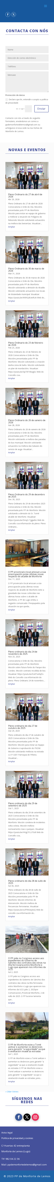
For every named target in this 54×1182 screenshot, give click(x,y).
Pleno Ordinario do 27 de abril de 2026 (25, 195)
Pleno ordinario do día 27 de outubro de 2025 (22, 727)
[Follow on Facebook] (7, 14)
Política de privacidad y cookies (17, 1138)
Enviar (41, 108)
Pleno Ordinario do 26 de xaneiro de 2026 (26, 421)
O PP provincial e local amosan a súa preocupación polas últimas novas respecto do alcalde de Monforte (27, 574)
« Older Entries (11, 1091)
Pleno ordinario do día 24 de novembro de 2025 (22, 652)
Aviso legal (6, 1132)
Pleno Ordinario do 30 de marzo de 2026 (26, 269)
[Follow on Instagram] (35, 1117)
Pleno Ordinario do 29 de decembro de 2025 (26, 495)
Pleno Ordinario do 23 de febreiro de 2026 (25, 344)
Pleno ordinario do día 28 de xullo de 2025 (27, 882)
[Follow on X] (13, 14)
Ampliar (11, 226)
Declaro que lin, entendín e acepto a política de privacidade (26, 101)
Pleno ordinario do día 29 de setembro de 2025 (22, 804)
